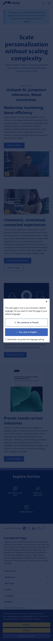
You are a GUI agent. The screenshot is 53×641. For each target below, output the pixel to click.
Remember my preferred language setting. (26, 339)
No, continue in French (28, 322)
